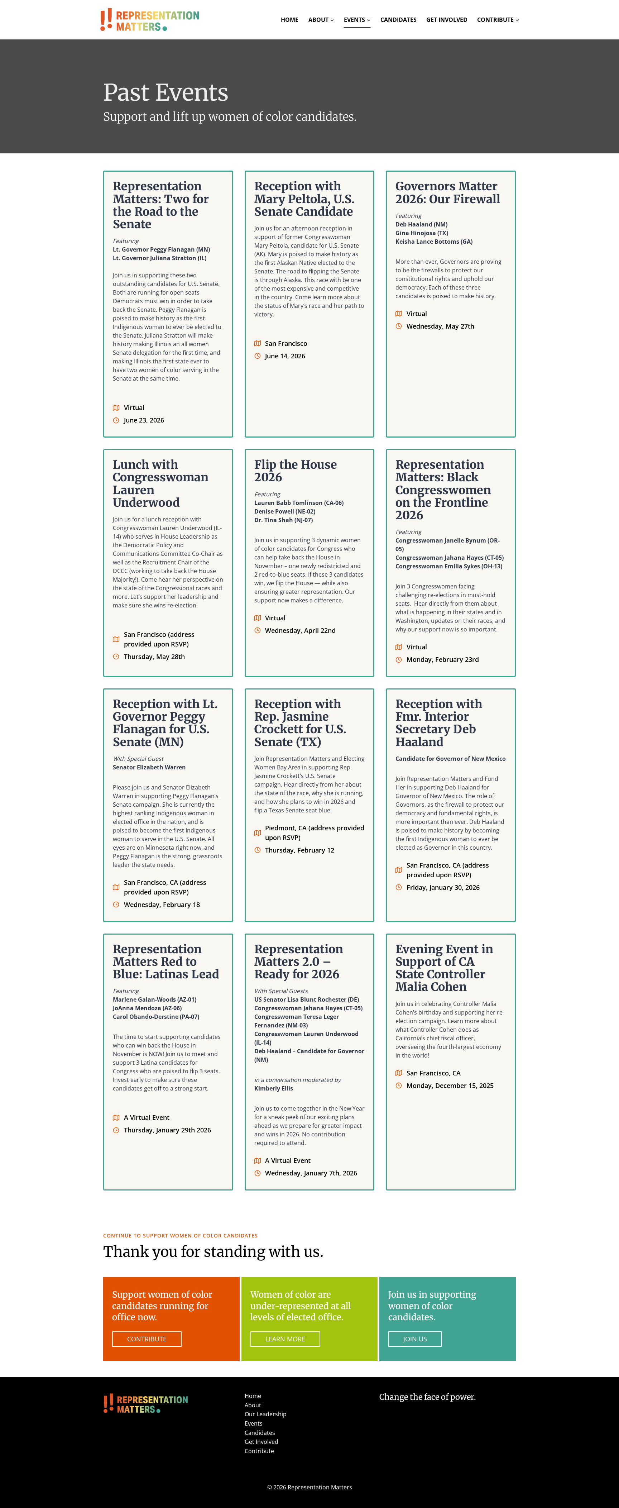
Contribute (259, 1451)
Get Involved (446, 20)
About (253, 1405)
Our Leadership (266, 1414)
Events (254, 1423)
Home (289, 20)
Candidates (398, 20)
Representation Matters (320, 1487)
